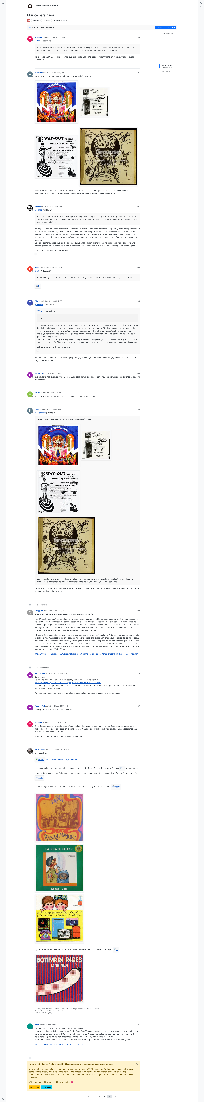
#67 (139, 393)
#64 (138, 267)
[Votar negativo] (133, 66)
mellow (37, 393)
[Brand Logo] (31, 5)
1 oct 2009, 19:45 (54, 1025)
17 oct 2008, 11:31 (55, 409)
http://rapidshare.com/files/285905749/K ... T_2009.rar (59, 1044)
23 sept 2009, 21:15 (61, 706)
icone (37, 1025)
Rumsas (38, 206)
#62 (138, 73)
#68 (138, 409)
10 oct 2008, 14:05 (56, 206)
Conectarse (46, 1087)
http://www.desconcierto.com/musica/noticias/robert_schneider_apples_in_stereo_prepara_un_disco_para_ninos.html (86, 654)
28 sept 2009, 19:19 (62, 749)
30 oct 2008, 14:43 (59, 611)
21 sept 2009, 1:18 (60, 673)
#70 (139, 673)
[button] (3, 1099)
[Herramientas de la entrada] (138, 66)
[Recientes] (3, 3)
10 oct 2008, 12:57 (58, 73)
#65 (138, 301)
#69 (138, 611)
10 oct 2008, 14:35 (55, 301)
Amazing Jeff (40, 673)
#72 (139, 722)
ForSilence (39, 373)
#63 (138, 206)
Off (29, 20)
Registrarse (34, 1087)
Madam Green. (40, 749)
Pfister (37, 409)
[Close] (137, 1064)
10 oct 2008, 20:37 (56, 393)
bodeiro (37, 267)
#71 (139, 706)
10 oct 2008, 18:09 (58, 373)
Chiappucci (39, 611)
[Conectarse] (201, 3)
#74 (139, 1025)
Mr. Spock (38, 37)
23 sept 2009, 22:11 (58, 722)
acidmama (39, 73)
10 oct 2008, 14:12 (56, 267)
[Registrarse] (201, 7)
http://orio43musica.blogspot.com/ (61, 759)
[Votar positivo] (125, 66)
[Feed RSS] (66, 20)
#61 (139, 37)
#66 (138, 373)
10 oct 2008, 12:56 (58, 37)
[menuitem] (201, 3)
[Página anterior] (89, 1096)
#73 (139, 749)
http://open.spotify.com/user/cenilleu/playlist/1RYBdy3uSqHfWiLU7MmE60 (68, 682)
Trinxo (37, 301)
